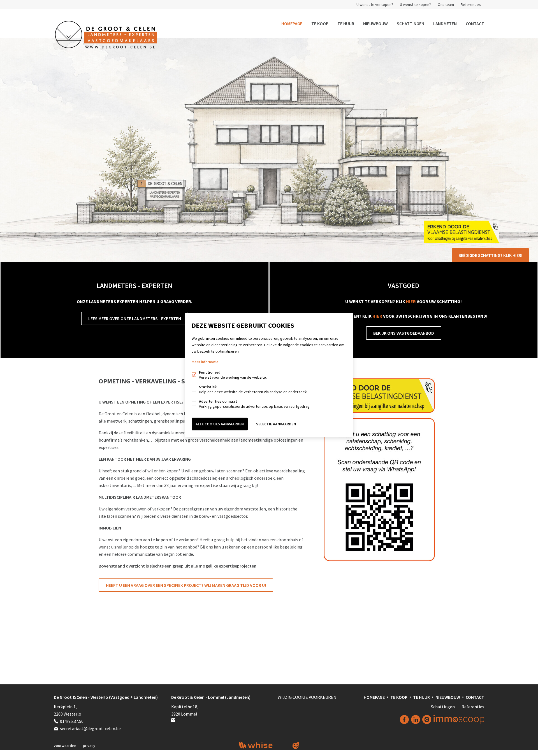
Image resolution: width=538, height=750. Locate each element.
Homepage (291, 23)
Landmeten (445, 23)
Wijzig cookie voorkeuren (307, 697)
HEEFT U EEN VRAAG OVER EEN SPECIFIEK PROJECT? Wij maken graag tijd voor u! (186, 585)
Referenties (471, 4)
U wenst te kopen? (415, 4)
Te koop (319, 23)
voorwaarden (65, 745)
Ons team (446, 4)
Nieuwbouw (375, 23)
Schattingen (410, 23)
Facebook (404, 719)
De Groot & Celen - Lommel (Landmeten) (211, 697)
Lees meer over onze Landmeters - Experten (134, 318)
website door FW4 (296, 745)
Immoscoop (458, 719)
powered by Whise (262, 745)
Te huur (345, 23)
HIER (411, 301)
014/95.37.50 (72, 721)
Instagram (426, 719)
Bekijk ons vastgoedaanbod (403, 333)
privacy (89, 745)
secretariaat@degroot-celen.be (90, 728)
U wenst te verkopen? (374, 4)
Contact (475, 23)
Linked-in (415, 719)
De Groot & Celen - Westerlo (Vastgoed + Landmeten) (106, 697)
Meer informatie (205, 361)
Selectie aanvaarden (276, 423)
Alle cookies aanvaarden (220, 423)
